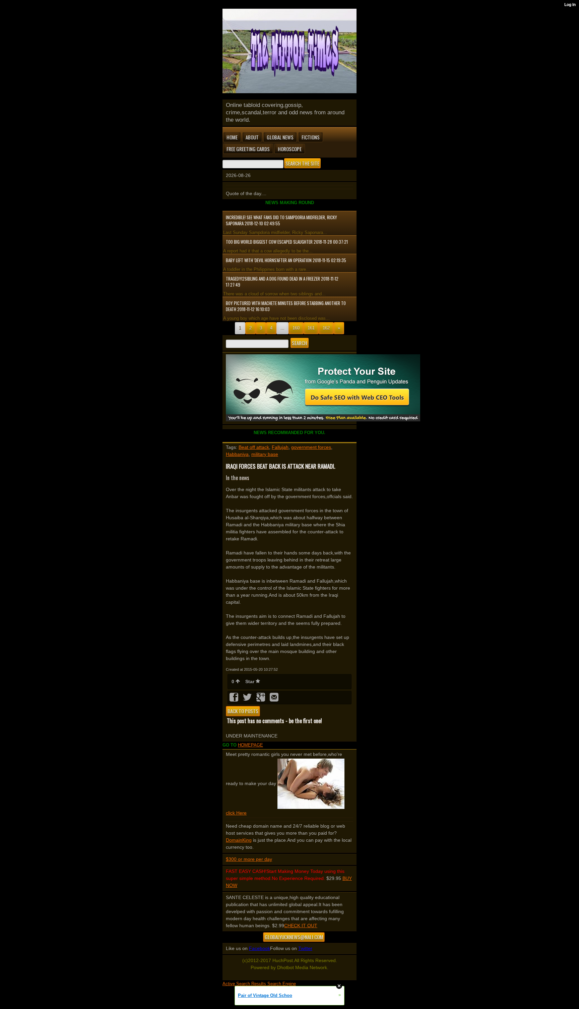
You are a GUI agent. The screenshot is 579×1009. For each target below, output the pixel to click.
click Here (236, 813)
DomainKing (239, 840)
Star (250, 681)
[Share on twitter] (248, 699)
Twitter (305, 948)
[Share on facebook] (235, 699)
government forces (311, 447)
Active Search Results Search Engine (259, 983)
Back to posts (243, 711)
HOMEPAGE (250, 745)
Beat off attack (254, 447)
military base (264, 454)
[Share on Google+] (261, 699)
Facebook (259, 948)
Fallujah (280, 447)
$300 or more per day (249, 859)
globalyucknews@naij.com (294, 937)
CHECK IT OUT (300, 925)
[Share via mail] (274, 699)
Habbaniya (237, 454)
